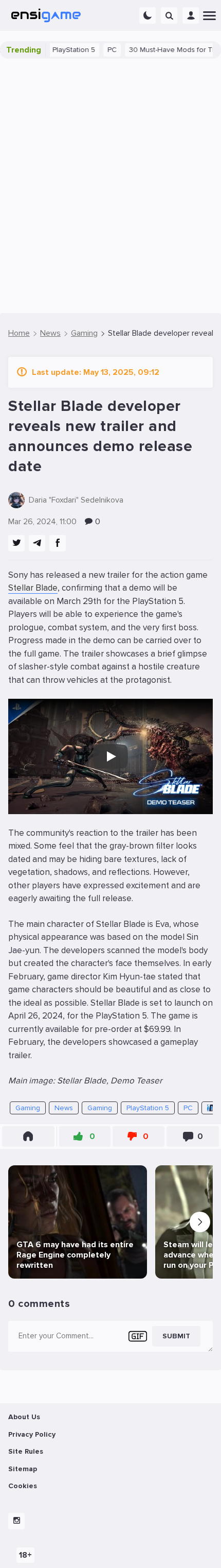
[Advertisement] (110, 186)
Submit (176, 1336)
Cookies (22, 1485)
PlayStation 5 (58, 49)
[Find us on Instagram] (16, 1521)
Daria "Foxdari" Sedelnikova (76, 500)
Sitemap (22, 1468)
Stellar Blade (33, 587)
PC (96, 49)
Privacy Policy (32, 1434)
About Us (24, 1416)
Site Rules (25, 1451)
